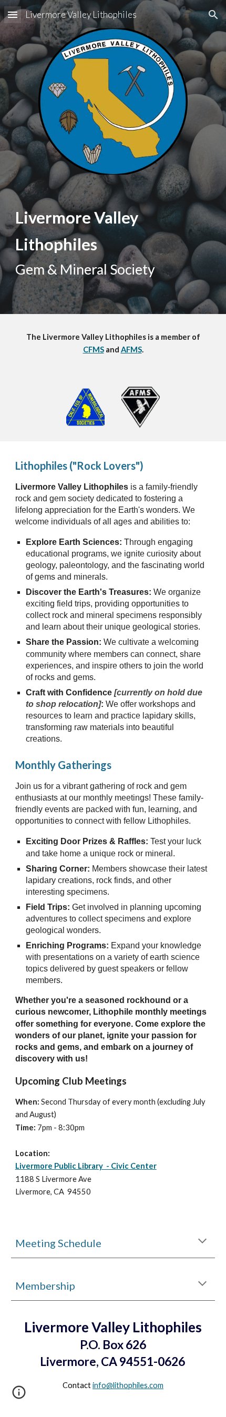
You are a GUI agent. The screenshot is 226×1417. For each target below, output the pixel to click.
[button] (12, 14)
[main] (113, 243)
